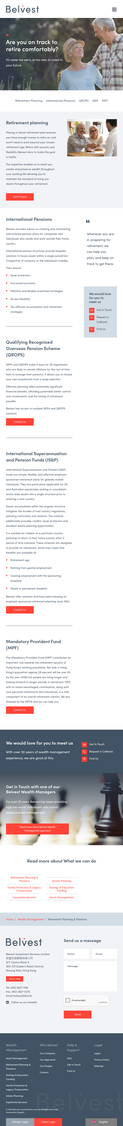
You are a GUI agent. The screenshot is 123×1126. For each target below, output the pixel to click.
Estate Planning (61, 881)
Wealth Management (16, 1047)
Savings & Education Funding (61, 889)
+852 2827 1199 (19, 987)
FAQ (69, 1058)
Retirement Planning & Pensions (24, 879)
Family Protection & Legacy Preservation (24, 889)
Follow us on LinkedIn (24, 1002)
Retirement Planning (28, 100)
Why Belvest (49, 1044)
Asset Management (62, 897)
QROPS (84, 100)
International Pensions (60, 100)
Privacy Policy (101, 1059)
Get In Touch (104, 310)
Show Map (14, 978)
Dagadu (20, 1112)
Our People (46, 1065)
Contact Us (20, 421)
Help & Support (73, 1047)
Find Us (101, 329)
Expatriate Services (24, 897)
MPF (105, 100)
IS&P (95, 100)
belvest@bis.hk (23, 996)
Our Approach (47, 1059)
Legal (98, 1044)
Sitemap (98, 1065)
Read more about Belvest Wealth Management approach (37, 828)
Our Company (47, 1053)
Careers (44, 1072)
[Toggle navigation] (114, 9)
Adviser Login (20, 1122)
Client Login (48, 1122)
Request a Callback (103, 319)
